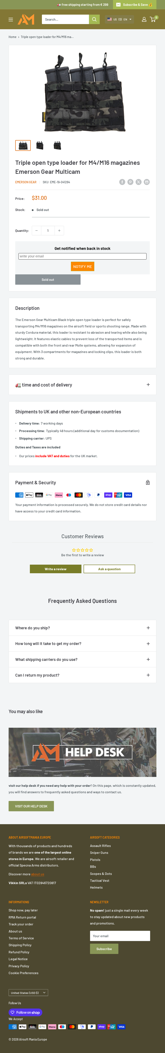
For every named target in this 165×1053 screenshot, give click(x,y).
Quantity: (22, 230)
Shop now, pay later (23, 910)
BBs (93, 866)
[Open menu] (11, 19)
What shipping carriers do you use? (46, 659)
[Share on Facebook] (122, 182)
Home (13, 37)
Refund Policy (19, 952)
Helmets (96, 887)
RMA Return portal (22, 917)
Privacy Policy (19, 966)
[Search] (94, 19)
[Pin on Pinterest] (130, 182)
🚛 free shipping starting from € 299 (82, 4)
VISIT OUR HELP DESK (31, 806)
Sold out (48, 279)
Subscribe (104, 949)
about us (37, 874)
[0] (153, 19)
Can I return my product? (37, 674)
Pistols (95, 859)
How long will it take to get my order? (48, 643)
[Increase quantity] (59, 230)
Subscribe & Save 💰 (138, 4)
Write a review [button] (56, 569)
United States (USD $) (24, 993)
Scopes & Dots (101, 873)
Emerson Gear (26, 182)
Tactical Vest (99, 880)
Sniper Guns (99, 852)
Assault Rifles (100, 846)
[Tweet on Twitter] (139, 182)
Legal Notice (18, 959)
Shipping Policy (20, 945)
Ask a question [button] (109, 569)
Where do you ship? (32, 627)
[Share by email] (147, 182)
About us (15, 931)
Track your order (21, 924)
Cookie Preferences (23, 973)
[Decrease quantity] (36, 230)
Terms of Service (21, 938)
